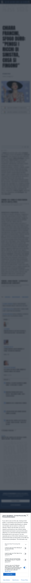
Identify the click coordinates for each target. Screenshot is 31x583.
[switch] (25, 548)
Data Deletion (6, 580)
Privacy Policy (24, 580)
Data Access (15, 580)
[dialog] (15, 548)
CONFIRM (9, 574)
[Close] (27, 515)
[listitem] (15, 544)
